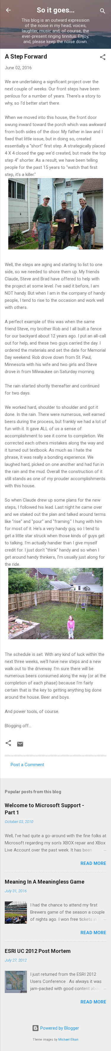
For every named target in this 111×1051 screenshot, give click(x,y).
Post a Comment (27, 764)
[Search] (102, 12)
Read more (93, 863)
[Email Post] (20, 746)
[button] (102, 58)
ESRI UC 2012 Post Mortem (38, 951)
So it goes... (56, 10)
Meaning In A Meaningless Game (44, 882)
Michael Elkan (68, 1039)
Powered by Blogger (59, 1028)
